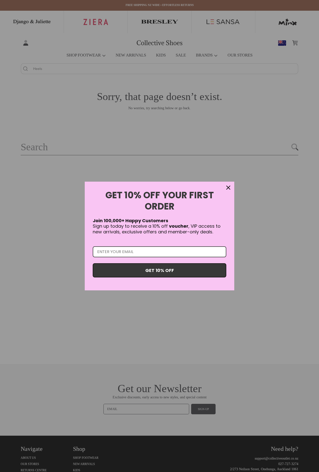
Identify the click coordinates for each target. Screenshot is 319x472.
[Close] (228, 188)
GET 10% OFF (159, 270)
